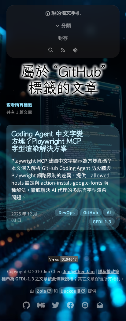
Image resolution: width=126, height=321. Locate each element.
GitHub (90, 212)
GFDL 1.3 (102, 221)
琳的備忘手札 (66, 12)
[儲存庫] (75, 50)
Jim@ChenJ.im (79, 271)
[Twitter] (56, 305)
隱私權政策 (108, 271)
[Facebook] (70, 305)
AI (109, 212)
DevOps (66, 212)
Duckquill (70, 291)
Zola (41, 291)
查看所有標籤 (19, 105)
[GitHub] (26, 305)
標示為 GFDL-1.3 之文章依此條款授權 (37, 279)
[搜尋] (50, 50)
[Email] (100, 305)
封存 (63, 37)
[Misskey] (41, 305)
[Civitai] (85, 305)
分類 (66, 25)
